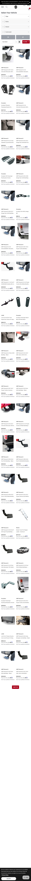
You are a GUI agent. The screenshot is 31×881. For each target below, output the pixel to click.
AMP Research (4, 67)
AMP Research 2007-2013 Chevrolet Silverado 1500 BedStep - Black (7, 71)
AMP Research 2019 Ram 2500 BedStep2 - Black (22, 389)
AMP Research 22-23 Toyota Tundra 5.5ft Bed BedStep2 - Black (22, 424)
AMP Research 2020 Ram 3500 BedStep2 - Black (7, 672)
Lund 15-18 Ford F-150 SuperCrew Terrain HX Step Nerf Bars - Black (7, 318)
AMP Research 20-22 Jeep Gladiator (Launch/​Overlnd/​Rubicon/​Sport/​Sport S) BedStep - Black (7, 141)
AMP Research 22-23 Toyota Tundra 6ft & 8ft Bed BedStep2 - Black (23, 283)
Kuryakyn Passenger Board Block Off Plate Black (22, 318)
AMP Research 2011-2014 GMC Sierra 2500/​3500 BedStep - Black (22, 672)
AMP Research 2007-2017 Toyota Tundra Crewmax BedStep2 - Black (7, 389)
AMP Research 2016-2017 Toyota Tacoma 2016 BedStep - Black (23, 495)
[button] (28, 5)
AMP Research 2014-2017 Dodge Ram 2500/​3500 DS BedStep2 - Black (22, 141)
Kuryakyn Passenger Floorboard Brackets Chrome (7, 601)
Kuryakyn (3, 103)
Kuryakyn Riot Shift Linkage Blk (22, 212)
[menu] (2, 7)
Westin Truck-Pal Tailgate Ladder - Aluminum (22, 530)
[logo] (16, 7)
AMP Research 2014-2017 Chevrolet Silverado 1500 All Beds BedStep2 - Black (7, 424)
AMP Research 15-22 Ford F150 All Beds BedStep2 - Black (22, 566)
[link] (8, 54)
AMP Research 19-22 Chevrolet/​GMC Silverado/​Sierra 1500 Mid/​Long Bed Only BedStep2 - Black (7, 247)
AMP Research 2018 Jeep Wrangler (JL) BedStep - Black (23, 637)
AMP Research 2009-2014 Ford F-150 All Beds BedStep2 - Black (8, 495)
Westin (17, 527)
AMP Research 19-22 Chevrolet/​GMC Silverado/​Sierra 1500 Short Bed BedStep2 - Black (22, 71)
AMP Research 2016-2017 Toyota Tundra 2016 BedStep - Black (22, 601)
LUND (2, 315)
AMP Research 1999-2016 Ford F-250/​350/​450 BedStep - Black (22, 460)
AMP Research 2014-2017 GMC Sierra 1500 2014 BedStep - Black (22, 354)
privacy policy (5, 875)
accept (9, 879)
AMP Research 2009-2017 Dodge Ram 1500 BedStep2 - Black (8, 212)
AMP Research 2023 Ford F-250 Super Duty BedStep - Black (7, 531)
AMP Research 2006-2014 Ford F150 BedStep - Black (7, 460)
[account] (24, 4)
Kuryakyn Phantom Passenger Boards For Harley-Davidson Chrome (7, 106)
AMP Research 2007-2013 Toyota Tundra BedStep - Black (22, 247)
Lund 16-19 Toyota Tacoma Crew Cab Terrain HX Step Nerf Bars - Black (7, 637)
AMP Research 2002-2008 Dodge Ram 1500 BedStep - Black (22, 177)
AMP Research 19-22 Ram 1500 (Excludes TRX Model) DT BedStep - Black (7, 566)
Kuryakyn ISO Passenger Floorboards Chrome (6, 176)
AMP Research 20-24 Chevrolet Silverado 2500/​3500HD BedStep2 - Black (22, 106)
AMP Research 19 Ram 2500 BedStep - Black (7, 353)
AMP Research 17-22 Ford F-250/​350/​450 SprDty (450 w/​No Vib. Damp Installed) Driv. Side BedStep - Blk (7, 283)
